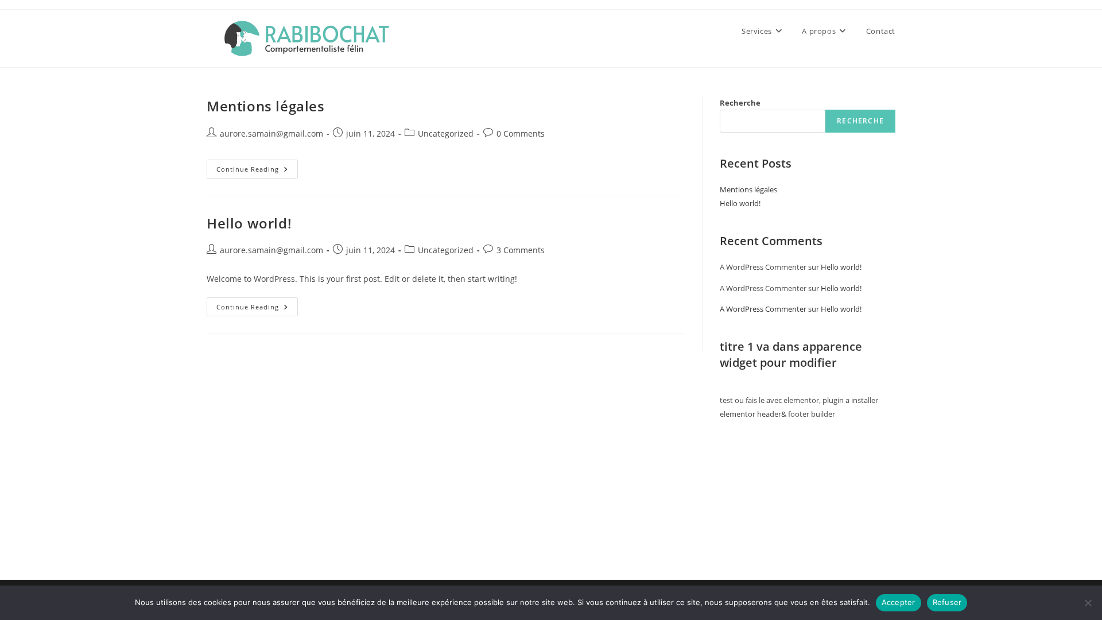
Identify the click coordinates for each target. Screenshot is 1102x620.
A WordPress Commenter (763, 309)
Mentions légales (266, 105)
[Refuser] (1087, 603)
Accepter (898, 602)
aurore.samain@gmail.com (271, 133)
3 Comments (520, 250)
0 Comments (520, 133)
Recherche (740, 103)
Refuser (947, 602)
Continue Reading (257, 171)
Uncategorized (446, 133)
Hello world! (249, 223)
